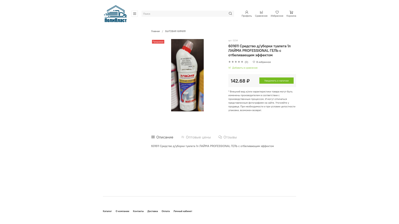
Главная (155, 31)
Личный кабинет (182, 211)
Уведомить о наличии (276, 80)
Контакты (138, 211)
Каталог (107, 211)
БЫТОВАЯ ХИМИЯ (175, 31)
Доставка (152, 211)
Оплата (166, 211)
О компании (122, 211)
